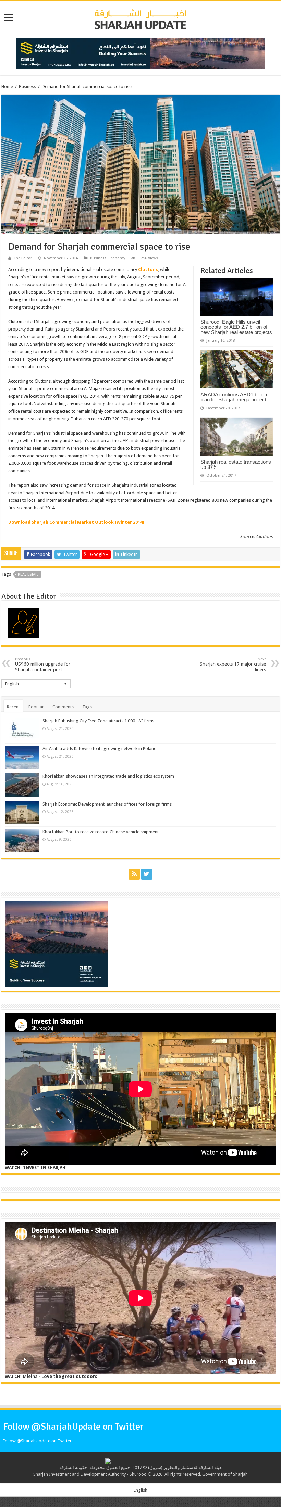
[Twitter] (146, 874)
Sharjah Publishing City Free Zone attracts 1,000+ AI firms (98, 720)
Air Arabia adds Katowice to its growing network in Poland (99, 748)
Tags (87, 706)
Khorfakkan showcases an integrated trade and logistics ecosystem (108, 776)
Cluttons (148, 269)
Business (27, 86)
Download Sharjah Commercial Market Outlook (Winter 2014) (76, 522)
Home (7, 86)
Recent (13, 706)
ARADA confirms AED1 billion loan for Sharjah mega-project (233, 396)
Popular (36, 706)
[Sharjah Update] (140, 18)
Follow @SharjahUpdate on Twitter (73, 1426)
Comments (63, 706)
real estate (28, 574)
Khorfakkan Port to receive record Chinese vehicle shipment (100, 831)
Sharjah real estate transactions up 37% (235, 464)
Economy (117, 258)
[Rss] (134, 874)
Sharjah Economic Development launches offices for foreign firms (107, 804)
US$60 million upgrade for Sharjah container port (42, 664)
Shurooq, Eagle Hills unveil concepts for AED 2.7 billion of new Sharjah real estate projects (236, 327)
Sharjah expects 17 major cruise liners (233, 664)
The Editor (23, 258)
